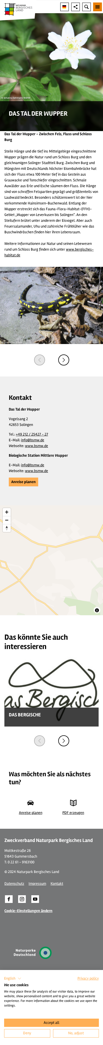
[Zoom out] (7, 520)
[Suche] (86, 6)
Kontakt (57, 883)
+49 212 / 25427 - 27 (32, 434)
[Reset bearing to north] (7, 528)
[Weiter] (63, 359)
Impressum (37, 883)
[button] (23, 482)
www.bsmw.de (36, 445)
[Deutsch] (64, 6)
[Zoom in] (7, 512)
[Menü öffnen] (97, 6)
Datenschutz (14, 883)
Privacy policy (88, 978)
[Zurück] (39, 359)
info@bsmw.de (32, 440)
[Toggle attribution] (97, 610)
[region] (51, 560)
